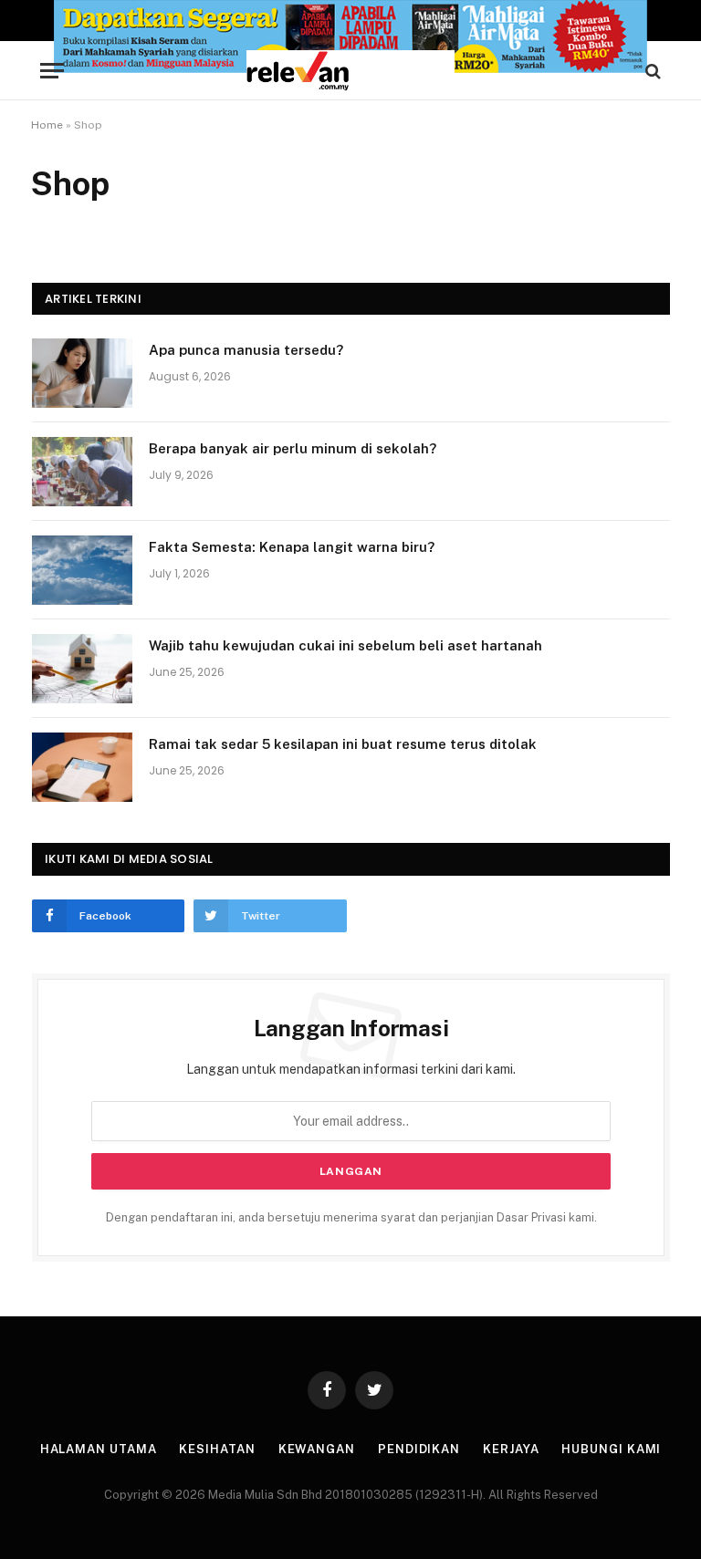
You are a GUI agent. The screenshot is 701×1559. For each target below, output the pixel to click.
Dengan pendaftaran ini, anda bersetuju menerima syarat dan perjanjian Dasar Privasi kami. (351, 1217)
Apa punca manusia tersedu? (246, 350)
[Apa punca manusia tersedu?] (82, 373)
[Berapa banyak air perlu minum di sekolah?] (82, 471)
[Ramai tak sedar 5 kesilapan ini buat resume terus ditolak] (82, 767)
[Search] (651, 70)
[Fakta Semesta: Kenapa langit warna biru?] (82, 570)
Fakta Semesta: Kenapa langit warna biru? (291, 547)
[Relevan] (350, 70)
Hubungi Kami (611, 1449)
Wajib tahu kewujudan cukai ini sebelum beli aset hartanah (345, 645)
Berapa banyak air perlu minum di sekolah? (292, 448)
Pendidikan (419, 1449)
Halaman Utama (98, 1449)
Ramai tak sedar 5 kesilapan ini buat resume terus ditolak (343, 744)
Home (47, 125)
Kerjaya (511, 1449)
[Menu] (52, 70)
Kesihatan (217, 1449)
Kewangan (316, 1449)
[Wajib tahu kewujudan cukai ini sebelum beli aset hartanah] (82, 668)
